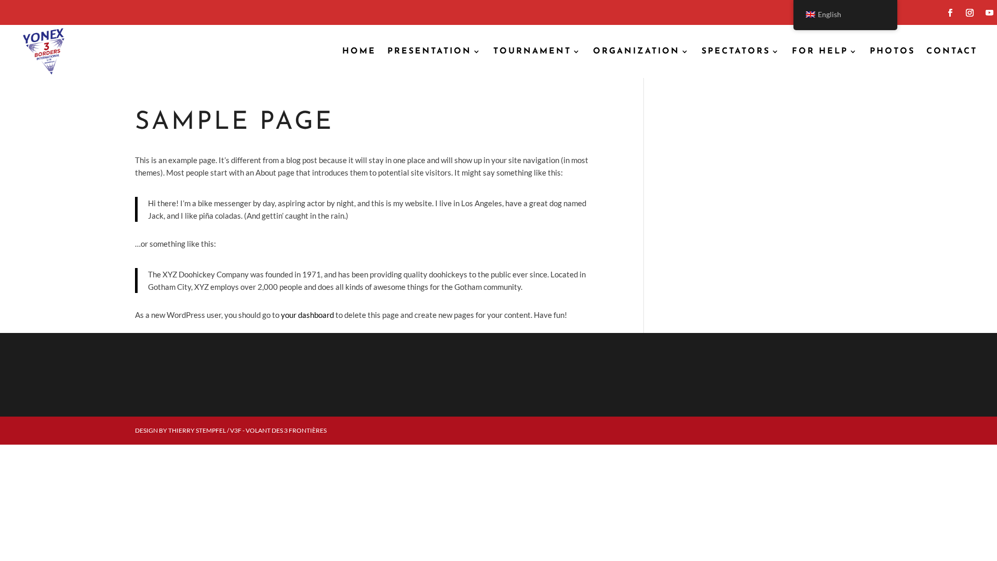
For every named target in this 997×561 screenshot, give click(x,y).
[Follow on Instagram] (969, 13)
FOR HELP (820, 51)
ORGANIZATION (636, 51)
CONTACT (951, 51)
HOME (359, 51)
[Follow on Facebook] (950, 13)
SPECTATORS (736, 51)
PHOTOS (892, 51)
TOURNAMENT (532, 51)
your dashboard (307, 314)
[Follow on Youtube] (989, 13)
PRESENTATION (429, 51)
